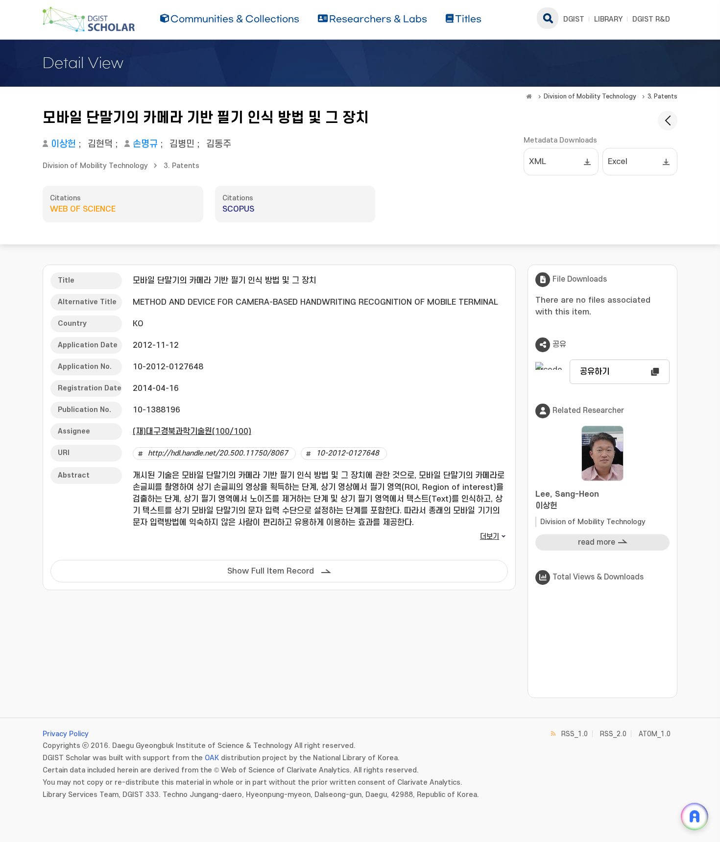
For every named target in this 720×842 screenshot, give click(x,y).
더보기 (489, 536)
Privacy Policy (66, 734)
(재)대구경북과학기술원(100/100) (192, 431)
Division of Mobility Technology (590, 96)
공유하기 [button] (594, 371)
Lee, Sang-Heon (567, 500)
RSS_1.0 (574, 734)
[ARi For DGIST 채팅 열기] (694, 816)
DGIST (573, 19)
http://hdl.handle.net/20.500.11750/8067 (218, 453)
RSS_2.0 (613, 734)
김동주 (218, 144)
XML (537, 161)
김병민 (181, 144)
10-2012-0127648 (347, 453)
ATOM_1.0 (655, 734)
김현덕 (100, 144)
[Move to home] (529, 96)
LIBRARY (608, 19)
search (547, 18)
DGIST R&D (651, 19)
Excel (617, 161)
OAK (212, 758)
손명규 (145, 144)
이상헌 (63, 144)
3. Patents (662, 96)
